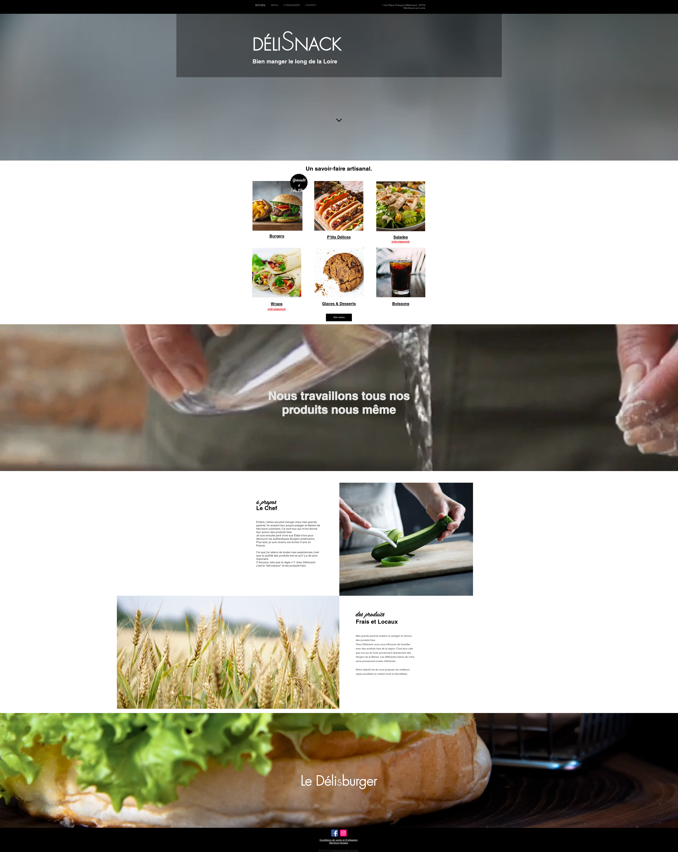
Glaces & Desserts (339, 303)
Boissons (400, 303)
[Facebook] (334, 833)
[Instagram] (343, 833)
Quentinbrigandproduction (344, 850)
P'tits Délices (339, 237)
